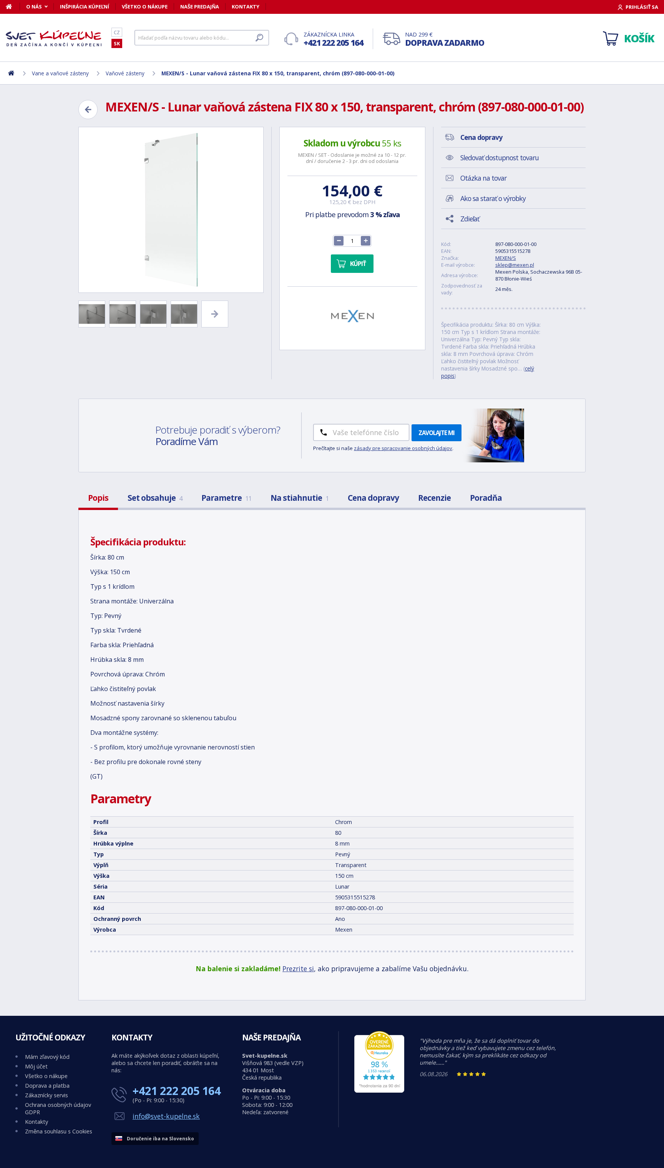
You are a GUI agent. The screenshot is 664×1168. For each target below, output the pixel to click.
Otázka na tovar (483, 178)
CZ (117, 32)
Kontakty (245, 6)
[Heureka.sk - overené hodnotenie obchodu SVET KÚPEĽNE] (379, 1090)
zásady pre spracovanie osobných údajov (403, 448)
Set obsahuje (155, 497)
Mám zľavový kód (47, 1056)
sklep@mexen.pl (514, 264)
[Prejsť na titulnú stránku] (54, 38)
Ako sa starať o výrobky (493, 198)
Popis (98, 497)
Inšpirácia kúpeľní (84, 6)
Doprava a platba (47, 1085)
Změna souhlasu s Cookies (58, 1131)
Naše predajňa (199, 6)
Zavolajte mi (436, 433)
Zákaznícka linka (333, 39)
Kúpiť (358, 263)
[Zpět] (88, 109)
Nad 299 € (444, 39)
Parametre (226, 497)
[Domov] (13, 6)
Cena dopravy (373, 497)
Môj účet (36, 1066)
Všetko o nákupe (145, 6)
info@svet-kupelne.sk (166, 1116)
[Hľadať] (259, 38)
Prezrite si (298, 968)
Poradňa (486, 497)
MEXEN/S (505, 257)
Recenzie (434, 497)
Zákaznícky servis (46, 1095)
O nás (34, 6)
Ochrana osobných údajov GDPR (58, 1108)
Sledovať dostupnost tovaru (499, 157)
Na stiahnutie (300, 497)
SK (117, 43)
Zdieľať (469, 218)
